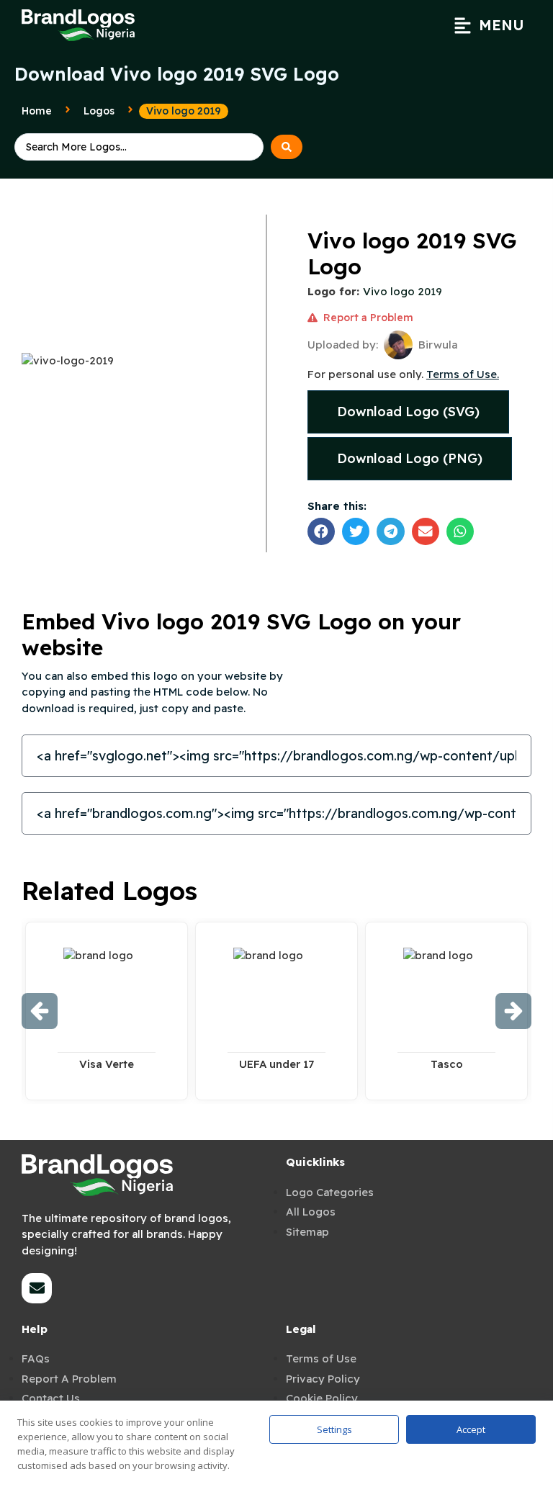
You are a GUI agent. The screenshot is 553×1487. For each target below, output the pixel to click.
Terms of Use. (462, 374)
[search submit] (286, 147)
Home (37, 110)
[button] (488, 25)
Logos (99, 110)
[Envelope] (37, 1288)
